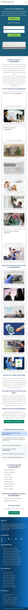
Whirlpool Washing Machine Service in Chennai (12, 558)
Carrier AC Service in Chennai (8, 585)
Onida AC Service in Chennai (8, 581)
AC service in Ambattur (8, 486)
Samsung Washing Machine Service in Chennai (12, 551)
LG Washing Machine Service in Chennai (11, 549)
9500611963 (14, 18)
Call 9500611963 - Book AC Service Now (14, 421)
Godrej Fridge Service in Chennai (9, 600)
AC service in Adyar (7, 474)
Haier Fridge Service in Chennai (9, 602)
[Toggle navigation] (26, 2)
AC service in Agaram (8, 476)
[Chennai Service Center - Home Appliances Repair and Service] (10, 3)
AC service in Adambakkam (9, 472)
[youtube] (24, 539)
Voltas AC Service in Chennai (8, 578)
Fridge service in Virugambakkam (10, 500)
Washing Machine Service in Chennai (10, 548)
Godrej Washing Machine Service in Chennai (11, 564)
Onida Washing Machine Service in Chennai (11, 556)
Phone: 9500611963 (14, 512)
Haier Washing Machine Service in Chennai (11, 559)
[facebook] (4, 539)
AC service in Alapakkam (8, 481)
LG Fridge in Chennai (7, 596)
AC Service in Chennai (7, 572)
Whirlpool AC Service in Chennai (9, 577)
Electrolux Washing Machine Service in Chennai (12, 561)
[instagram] (11, 539)
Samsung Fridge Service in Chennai (10, 597)
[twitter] (17, 539)
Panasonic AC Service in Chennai (9, 586)
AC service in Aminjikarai (8, 488)
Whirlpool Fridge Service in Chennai (10, 599)
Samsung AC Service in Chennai (9, 575)
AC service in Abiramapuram (9, 469)
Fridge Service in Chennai (8, 594)
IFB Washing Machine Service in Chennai (11, 553)
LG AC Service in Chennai (8, 573)
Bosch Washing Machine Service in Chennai (11, 554)
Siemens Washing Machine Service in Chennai (12, 562)
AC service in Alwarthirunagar (9, 484)
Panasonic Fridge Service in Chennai (10, 604)
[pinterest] (4, 541)
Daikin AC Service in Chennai (8, 580)
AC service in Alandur (8, 479)
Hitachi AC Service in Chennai (8, 583)
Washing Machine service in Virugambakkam (12, 498)
